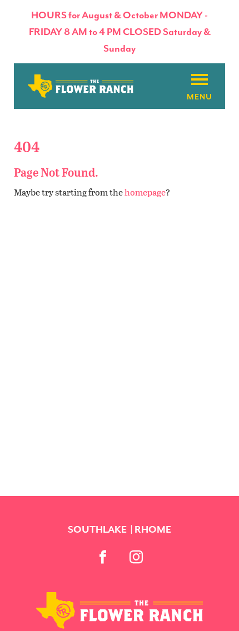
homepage (145, 192)
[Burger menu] (199, 80)
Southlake (97, 529)
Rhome (153, 529)
